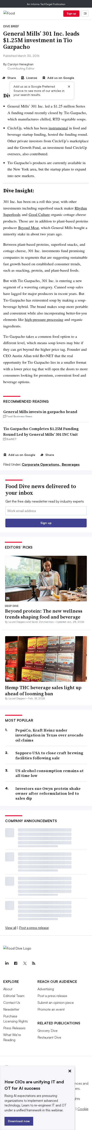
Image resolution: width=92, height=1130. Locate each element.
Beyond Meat (28, 227)
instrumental (58, 127)
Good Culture (39, 214)
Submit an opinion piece (55, 1002)
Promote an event (51, 1009)
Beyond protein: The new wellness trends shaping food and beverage (43, 614)
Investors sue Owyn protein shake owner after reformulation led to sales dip (48, 793)
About (7, 989)
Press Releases (14, 1028)
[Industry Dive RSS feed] (33, 963)
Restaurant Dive (49, 1037)
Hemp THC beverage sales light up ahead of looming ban (43, 690)
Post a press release (34, 928)
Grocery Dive (47, 1030)
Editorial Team (13, 996)
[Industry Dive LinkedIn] (6, 963)
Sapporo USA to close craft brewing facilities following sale (49, 755)
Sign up (71, 13)
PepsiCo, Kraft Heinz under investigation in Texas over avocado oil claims (49, 735)
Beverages (71, 464)
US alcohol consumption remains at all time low (49, 773)
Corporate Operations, (41, 464)
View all (10, 928)
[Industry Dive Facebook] (15, 963)
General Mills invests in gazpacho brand (40, 411)
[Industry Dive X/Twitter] (24, 963)
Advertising (45, 989)
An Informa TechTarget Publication (46, 4)
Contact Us (11, 1002)
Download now (19, 1121)
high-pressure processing (44, 319)
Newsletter (11, 1009)
